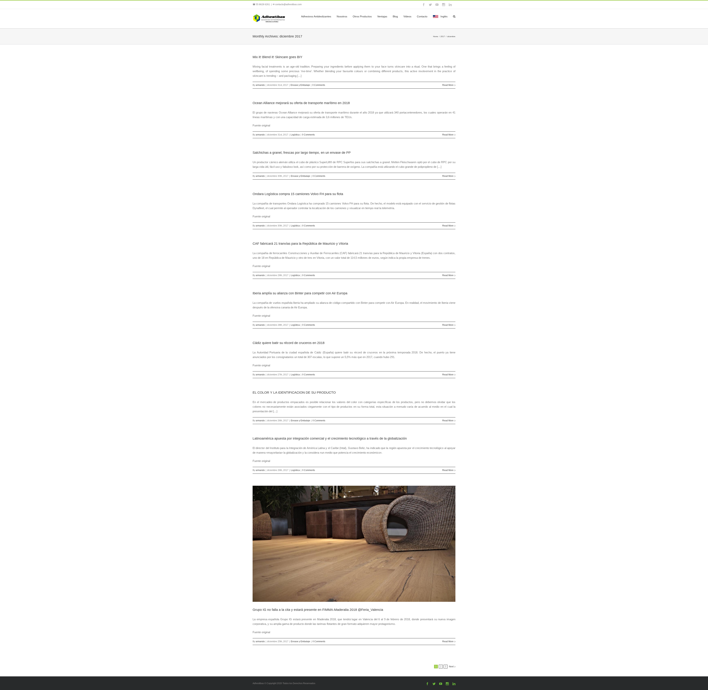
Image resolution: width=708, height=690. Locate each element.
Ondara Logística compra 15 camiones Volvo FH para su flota (298, 194)
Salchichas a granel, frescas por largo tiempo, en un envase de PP (302, 152)
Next (451, 666)
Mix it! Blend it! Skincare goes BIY (277, 57)
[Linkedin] (450, 4)
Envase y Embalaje (300, 85)
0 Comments (318, 85)
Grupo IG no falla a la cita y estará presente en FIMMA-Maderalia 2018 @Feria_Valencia (318, 610)
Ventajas (382, 16)
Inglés (443, 16)
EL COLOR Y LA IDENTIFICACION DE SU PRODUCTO (294, 392)
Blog (395, 16)
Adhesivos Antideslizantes (316, 16)
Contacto (422, 16)
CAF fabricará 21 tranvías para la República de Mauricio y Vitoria (300, 243)
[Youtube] (436, 4)
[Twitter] (430, 4)
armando (260, 85)
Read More (448, 85)
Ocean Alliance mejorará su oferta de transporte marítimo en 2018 (301, 103)
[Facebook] (423, 4)
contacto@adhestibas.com (288, 4)
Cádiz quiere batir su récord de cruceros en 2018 (288, 343)
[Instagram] (443, 4)
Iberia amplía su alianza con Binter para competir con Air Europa (300, 293)
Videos (407, 16)
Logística (295, 134)
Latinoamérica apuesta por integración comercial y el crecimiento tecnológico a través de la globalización (330, 438)
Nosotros (342, 16)
